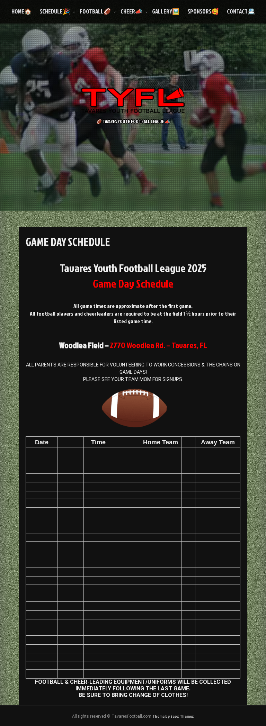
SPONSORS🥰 (203, 11)
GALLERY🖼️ (165, 11)
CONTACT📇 (241, 11)
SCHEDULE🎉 (55, 11)
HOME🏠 (21, 11)
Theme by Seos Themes (173, 716)
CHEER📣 (131, 11)
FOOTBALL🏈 (95, 11)
